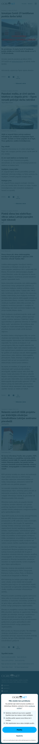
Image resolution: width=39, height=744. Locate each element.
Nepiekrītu (19, 736)
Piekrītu (19, 730)
